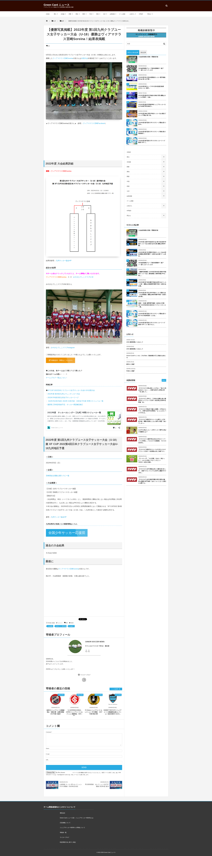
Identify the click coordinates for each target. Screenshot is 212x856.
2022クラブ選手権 (61, 626)
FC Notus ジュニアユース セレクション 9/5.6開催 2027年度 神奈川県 (93, 712)
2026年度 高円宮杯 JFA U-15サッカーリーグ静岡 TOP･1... (151, 141)
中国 (90, 14)
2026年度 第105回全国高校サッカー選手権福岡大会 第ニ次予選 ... (151, 78)
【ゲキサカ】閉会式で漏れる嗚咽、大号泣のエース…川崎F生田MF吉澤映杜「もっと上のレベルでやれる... (152, 411)
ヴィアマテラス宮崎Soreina (63, 58)
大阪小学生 (61, 694)
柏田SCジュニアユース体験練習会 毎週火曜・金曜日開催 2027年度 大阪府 (55, 712)
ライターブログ (85, 675)
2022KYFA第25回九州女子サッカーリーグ (63, 397)
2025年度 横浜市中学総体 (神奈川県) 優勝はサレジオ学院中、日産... (152, 96)
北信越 (62, 14)
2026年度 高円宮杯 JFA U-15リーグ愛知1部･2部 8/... (152, 123)
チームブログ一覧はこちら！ (56, 378)
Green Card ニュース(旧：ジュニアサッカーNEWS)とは (76, 818)
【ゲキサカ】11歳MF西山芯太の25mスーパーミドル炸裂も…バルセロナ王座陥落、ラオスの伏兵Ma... (152, 440)
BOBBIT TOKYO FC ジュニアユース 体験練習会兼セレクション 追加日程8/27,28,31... (112, 712)
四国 (97, 14)
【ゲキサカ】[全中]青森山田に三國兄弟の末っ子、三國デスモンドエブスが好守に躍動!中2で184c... (152, 470)
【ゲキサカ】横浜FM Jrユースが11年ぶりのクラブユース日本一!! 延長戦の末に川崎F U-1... (152, 450)
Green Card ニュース (57, 4)
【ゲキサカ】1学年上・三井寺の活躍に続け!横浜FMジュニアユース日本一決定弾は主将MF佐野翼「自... (152, 400)
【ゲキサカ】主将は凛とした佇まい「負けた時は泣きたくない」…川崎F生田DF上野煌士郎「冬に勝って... (152, 390)
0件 (49, 46)
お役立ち (132, 14)
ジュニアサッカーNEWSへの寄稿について (72, 827)
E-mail (47, 754)
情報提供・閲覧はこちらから (62, 360)
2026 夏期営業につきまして (134, 342)
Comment (48, 732)
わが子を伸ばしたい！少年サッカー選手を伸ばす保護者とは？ (152, 431)
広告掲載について (65, 822)
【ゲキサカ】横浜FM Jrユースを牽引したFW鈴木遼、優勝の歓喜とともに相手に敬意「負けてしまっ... (152, 421)
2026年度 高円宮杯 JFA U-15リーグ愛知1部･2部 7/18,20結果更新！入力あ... (152, 314)
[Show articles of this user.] (65, 646)
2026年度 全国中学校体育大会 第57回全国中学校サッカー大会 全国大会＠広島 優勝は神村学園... (152, 243)
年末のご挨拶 (130, 371)
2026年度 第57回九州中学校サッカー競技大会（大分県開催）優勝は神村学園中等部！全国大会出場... (152, 294)
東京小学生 (118, 694)
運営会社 (62, 813)
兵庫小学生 (80, 694)
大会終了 (71, 626)
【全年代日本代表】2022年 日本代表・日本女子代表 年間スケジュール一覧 (75, 401)
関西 (83, 14)
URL (47, 759)
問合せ (149, 14)
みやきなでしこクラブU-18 (83, 277)
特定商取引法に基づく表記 (68, 842)
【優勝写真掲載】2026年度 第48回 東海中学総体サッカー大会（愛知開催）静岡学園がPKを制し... (152, 273)
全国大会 (84, 58)
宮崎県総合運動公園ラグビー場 (57, 476)
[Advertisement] (84, 140)
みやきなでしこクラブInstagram (63, 347)
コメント (60, 623)
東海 (77, 14)
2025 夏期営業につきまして (134, 349)
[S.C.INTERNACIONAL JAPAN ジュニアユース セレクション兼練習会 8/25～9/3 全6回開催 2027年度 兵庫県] (75, 702)
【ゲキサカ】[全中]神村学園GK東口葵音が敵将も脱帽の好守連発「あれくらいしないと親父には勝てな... (152, 481)
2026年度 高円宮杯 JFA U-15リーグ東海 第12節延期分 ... (152, 132)
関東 (70, 14)
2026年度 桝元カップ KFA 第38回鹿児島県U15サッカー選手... (151, 87)
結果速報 (112, 14)
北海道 (47, 14)
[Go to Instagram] (84, 680)
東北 (55, 14)
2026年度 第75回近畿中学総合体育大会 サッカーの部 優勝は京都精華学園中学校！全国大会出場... (152, 284)
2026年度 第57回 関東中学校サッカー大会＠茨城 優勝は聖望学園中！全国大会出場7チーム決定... (152, 254)
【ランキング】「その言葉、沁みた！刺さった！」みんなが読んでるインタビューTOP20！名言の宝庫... (151, 460)
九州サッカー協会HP (63, 260)
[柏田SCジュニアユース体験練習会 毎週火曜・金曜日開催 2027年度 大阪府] (55, 702)
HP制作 (141, 14)
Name (47, 748)
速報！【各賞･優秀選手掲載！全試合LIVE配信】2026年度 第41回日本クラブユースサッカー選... (152, 305)
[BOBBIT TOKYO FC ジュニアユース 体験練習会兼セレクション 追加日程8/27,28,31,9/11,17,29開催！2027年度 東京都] (113, 702)
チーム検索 (122, 14)
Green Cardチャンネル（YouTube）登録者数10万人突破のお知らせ (146, 356)
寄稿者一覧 (63, 832)
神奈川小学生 (98, 694)
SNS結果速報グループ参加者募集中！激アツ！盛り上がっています (151, 69)
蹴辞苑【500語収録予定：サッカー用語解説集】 (65, 404)
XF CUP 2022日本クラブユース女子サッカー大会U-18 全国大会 (71, 390)
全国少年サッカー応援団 (66, 533)
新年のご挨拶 (130, 364)
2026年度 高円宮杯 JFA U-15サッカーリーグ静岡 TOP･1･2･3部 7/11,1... (151, 323)
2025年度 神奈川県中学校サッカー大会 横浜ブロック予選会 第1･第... (152, 114)
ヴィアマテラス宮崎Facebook (94, 123)
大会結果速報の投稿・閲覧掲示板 (148, 57)
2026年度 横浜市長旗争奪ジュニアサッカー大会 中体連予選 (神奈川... (152, 105)
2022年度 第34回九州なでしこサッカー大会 (64, 394)
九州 (104, 14)
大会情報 (50, 626)
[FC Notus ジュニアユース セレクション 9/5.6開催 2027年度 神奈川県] (94, 702)
